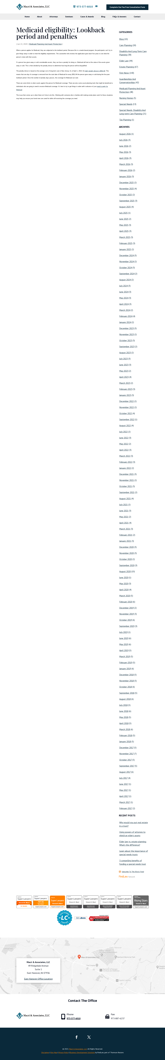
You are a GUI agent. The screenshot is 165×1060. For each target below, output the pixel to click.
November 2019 (126, 614)
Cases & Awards (87, 16)
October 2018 (125, 686)
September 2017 (126, 766)
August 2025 (125, 206)
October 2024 (125, 267)
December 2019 (126, 608)
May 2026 (123, 152)
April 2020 (124, 589)
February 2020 (125, 601)
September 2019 (126, 626)
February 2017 (125, 808)
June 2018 (123, 711)
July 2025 (123, 213)
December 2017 (126, 747)
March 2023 (124, 383)
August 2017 (125, 772)
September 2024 (126, 273)
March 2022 (124, 456)
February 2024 (125, 316)
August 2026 (125, 134)
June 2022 (123, 437)
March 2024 (124, 310)
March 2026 (124, 164)
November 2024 (126, 261)
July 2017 (123, 778)
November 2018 (126, 680)
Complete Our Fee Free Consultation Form (127, 7)
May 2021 (123, 516)
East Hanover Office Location (38, 978)
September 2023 (126, 346)
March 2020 (124, 595)
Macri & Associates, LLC (78, 1049)
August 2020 (125, 571)
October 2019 (125, 620)
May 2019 (123, 644)
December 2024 (126, 255)
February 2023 (125, 389)
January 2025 (125, 249)
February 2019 (125, 662)
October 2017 (125, 759)
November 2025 (126, 188)
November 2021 (126, 480)
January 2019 (125, 668)
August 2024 (125, 279)
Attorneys (54, 16)
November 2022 (126, 407)
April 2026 (124, 158)
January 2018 (125, 741)
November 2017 (126, 753)
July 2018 (123, 705)
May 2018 (123, 717)
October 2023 (125, 340)
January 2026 (125, 176)
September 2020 (126, 565)
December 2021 (126, 474)
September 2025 (126, 200)
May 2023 (123, 371)
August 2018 (125, 699)
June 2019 (123, 638)
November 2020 (126, 553)
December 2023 (126, 328)
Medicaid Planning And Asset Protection (45, 44)
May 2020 (123, 583)
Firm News (124, 73)
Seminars (69, 16)
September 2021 (126, 492)
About (39, 16)
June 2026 (123, 146)
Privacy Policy (63, 1052)
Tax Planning (125, 119)
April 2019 (124, 650)
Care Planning (125, 45)
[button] (163, 1043)
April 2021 (124, 522)
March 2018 (124, 729)
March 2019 (124, 656)
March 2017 (124, 802)
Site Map (54, 1052)
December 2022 (126, 401)
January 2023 (125, 395)
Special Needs (125, 104)
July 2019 (123, 632)
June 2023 (123, 364)
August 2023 (125, 352)
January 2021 (125, 541)
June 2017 (123, 784)
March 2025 (124, 237)
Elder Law (124, 60)
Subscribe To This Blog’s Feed (133, 871)
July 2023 (123, 358)
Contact (137, 16)
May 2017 (123, 790)
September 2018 (126, 693)
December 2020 (126, 547)
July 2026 (123, 140)
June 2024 (123, 292)
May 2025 (123, 225)
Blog (103, 16)
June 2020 (123, 577)
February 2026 (125, 170)
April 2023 (124, 377)
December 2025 (126, 182)
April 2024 (124, 304)
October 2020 (125, 559)
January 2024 (125, 322)
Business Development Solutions (82, 1052)
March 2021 (124, 529)
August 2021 (125, 498)
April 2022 (124, 450)
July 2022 (123, 431)
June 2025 (123, 219)
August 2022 (125, 425)
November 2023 (126, 334)
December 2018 (126, 674)
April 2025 (124, 231)
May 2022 (123, 443)
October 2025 (125, 194)
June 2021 (123, 510)
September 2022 (126, 419)
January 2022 (125, 468)
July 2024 (123, 285)
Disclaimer (45, 1052)
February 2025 (125, 243)
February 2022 (125, 462)
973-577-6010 (85, 6)
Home (27, 16)
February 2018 (125, 735)
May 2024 (123, 298)
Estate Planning (126, 66)
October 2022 (125, 413)
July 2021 (123, 504)
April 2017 (123, 796)
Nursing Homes (126, 98)
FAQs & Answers (119, 16)
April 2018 (124, 723)
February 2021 (125, 535)
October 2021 (125, 486)
